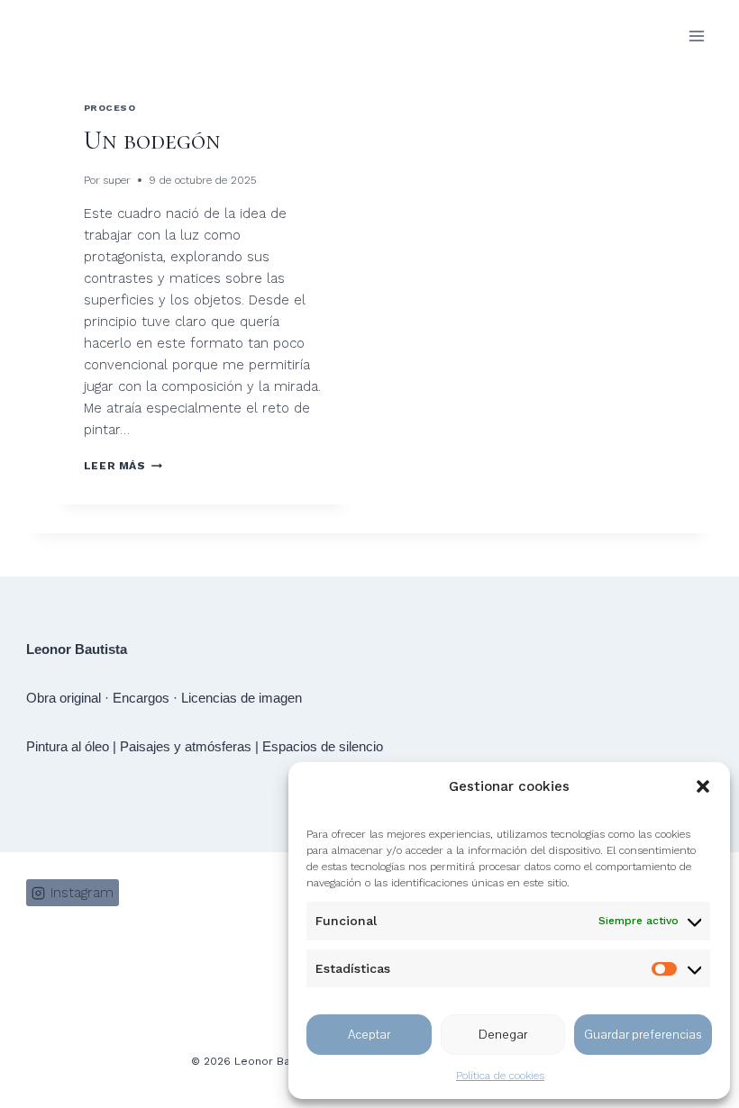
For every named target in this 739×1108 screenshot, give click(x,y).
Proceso (110, 108)
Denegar (503, 1034)
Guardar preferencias (643, 1034)
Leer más (123, 465)
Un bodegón (152, 140)
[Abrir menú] (696, 36)
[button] (703, 786)
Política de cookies (500, 1075)
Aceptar (369, 1034)
